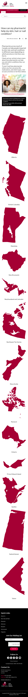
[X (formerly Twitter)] (23, 38)
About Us (3, 616)
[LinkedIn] (26, 38)
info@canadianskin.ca (6, 679)
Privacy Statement (14, 661)
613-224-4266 (6, 675)
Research (3, 626)
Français (3, 12)
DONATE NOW (23, 10)
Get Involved (4, 629)
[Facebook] (20, 38)
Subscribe (14, 648)
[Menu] (26, 4)
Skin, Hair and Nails (5, 618)
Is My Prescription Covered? (12, 10)
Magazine (3, 632)
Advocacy (3, 624)
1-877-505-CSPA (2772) (9, 677)
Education (3, 621)
